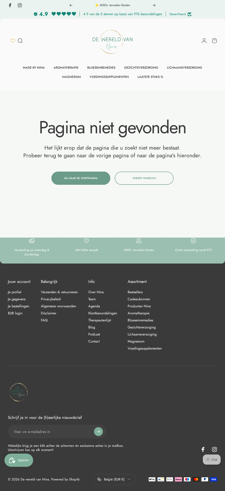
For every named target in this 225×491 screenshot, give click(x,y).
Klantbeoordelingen (102, 313)
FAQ (44, 320)
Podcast (94, 334)
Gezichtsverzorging (142, 327)
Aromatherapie (138, 313)
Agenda (94, 306)
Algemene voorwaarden (58, 306)
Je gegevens (16, 299)
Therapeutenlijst (99, 320)
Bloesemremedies (140, 320)
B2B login (15, 313)
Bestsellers (135, 292)
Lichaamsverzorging (142, 334)
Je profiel (14, 292)
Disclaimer (48, 313)
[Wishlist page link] (13, 40)
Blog (91, 327)
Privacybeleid (51, 299)
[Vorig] (71, 5)
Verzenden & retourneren (59, 292)
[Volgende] (154, 5)
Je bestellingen (18, 306)
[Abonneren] (98, 431)
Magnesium (136, 341)
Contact (94, 341)
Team (92, 299)
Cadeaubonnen (139, 299)
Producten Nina (139, 306)
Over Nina (96, 292)
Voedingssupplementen (145, 348)
